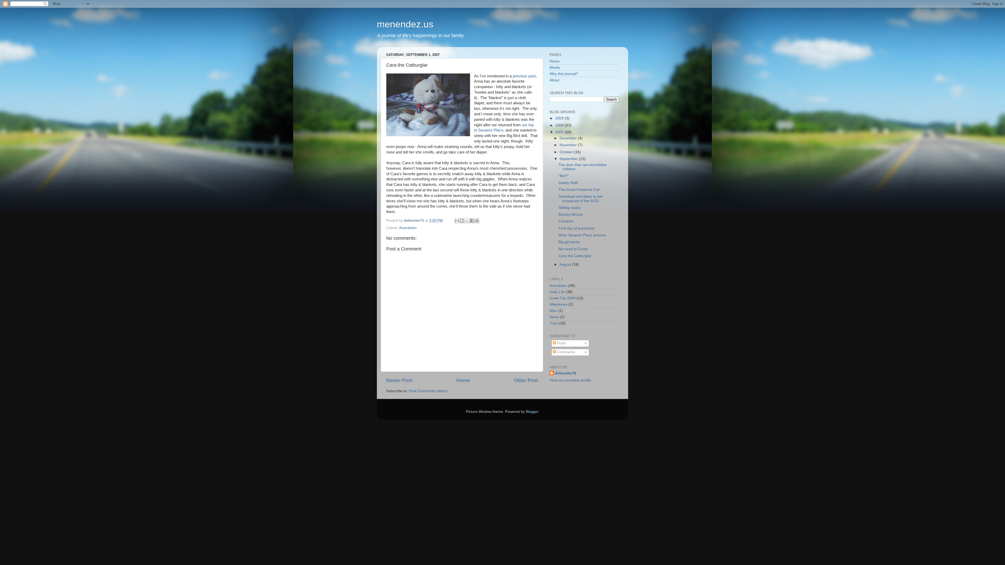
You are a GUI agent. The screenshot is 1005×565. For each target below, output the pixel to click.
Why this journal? (564, 74)
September (569, 159)
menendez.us (405, 24)
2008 (560, 125)
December (569, 138)
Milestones (558, 304)
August (566, 264)
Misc (553, 311)
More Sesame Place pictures (582, 235)
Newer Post (399, 380)
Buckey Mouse (571, 214)
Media (555, 68)
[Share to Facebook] (471, 220)
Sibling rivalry (569, 208)
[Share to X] (467, 220)
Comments (565, 352)
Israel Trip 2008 (563, 298)
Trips (554, 323)
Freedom (566, 221)
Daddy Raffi (568, 183)
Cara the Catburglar (575, 256)
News (554, 317)
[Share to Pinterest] (476, 220)
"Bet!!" (564, 176)
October (567, 152)
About (554, 80)
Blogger (532, 412)
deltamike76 (565, 373)
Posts (561, 343)
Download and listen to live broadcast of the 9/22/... (581, 199)
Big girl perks (569, 242)
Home (463, 380)
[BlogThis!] (462, 220)
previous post (524, 76)
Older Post (526, 380)
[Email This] (457, 220)
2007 (560, 132)
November (569, 145)
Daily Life (557, 292)
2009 (560, 118)
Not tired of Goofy (573, 249)
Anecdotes (408, 228)
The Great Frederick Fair (579, 190)
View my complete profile (570, 380)
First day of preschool (576, 228)
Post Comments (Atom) (428, 391)
